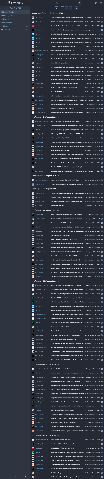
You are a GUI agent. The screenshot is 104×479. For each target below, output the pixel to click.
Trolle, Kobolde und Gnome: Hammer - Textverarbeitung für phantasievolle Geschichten (75, 343)
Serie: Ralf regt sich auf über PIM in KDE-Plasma (66, 256)
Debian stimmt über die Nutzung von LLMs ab (65, 477)
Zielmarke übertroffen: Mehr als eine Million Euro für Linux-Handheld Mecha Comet (75, 125)
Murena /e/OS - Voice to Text (60, 150)
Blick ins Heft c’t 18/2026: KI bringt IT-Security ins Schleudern (70, 318)
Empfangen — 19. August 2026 (43, 364)
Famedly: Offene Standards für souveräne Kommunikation (69, 197)
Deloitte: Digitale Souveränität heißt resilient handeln (67, 42)
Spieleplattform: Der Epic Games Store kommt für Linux (68, 302)
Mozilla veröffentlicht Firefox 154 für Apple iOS (65, 121)
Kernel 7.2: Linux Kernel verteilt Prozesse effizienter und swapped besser (74, 452)
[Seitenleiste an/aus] (56, 8)
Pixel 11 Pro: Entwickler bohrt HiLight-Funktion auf (66, 252)
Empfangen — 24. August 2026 (43, 117)
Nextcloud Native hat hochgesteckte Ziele (64, 88)
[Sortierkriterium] (76, 8)
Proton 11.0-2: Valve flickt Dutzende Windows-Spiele (67, 193)
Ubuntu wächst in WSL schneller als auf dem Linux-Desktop (69, 268)
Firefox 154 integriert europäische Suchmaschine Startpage (69, 431)
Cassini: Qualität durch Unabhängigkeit (63, 46)
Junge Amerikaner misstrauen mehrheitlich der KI (66, 398)
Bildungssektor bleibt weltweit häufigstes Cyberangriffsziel (69, 243)
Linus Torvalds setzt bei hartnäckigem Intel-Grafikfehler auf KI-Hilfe (72, 100)
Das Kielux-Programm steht (59, 473)
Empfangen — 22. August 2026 (43, 189)
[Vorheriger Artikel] (5, 476)
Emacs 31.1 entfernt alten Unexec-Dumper (64, 83)
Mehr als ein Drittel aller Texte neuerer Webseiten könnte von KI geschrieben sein (75, 55)
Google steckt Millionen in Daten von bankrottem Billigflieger (70, 468)
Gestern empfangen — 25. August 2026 (47, 13)
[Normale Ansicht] (62, 8)
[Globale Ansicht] (66, 8)
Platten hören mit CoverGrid (60, 327)
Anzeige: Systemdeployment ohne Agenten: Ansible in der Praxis (71, 129)
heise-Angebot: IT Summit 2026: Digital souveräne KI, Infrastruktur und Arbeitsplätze (75, 96)
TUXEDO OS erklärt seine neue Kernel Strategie (66, 426)
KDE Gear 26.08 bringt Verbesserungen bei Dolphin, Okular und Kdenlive (73, 167)
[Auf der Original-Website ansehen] (102, 18)
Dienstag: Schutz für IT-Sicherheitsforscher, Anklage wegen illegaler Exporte (75, 112)
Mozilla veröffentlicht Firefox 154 (61, 439)
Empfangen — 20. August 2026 (43, 281)
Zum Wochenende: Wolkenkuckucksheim (64, 223)
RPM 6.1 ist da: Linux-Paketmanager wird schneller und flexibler (70, 171)
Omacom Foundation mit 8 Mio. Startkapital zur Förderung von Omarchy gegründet (75, 154)
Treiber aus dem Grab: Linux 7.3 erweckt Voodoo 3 (67, 184)
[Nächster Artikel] (25, 476)
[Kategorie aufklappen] (1, 22)
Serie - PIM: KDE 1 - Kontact (59, 92)
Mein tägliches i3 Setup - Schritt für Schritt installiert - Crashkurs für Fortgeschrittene (75, 231)
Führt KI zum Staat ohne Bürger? (61, 235)
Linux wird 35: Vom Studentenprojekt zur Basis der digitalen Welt (71, 30)
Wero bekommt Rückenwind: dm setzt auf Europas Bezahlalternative (72, 163)
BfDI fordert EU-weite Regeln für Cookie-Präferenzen (67, 456)
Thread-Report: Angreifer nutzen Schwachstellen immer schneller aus (73, 142)
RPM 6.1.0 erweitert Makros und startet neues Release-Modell (70, 247)
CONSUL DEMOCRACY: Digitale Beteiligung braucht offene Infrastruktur (73, 17)
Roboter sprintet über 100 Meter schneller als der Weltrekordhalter (72, 138)
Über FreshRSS (15, 8)
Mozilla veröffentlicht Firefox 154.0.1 (62, 50)
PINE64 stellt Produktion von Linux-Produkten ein (66, 214)
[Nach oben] (15, 476)
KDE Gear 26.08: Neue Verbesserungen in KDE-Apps (67, 298)
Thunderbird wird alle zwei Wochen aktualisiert (65, 464)
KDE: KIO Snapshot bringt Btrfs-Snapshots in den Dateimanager (71, 276)
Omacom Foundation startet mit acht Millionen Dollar (67, 146)
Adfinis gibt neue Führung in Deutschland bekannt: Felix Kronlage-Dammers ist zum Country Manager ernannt (75, 310)
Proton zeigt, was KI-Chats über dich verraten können (68, 414)
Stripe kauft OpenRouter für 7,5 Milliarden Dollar (66, 335)
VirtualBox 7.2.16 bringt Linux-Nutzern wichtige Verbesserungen (71, 272)
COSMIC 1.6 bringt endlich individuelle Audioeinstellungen (69, 418)
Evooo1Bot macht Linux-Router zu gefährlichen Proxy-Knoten (70, 264)
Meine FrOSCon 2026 (57, 205)
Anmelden (100, 3)
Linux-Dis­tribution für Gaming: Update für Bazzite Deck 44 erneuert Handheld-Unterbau (75, 201)
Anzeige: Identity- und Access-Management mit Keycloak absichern (72, 373)
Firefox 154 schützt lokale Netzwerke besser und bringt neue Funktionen (74, 355)
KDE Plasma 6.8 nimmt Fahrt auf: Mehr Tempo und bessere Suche (71, 158)
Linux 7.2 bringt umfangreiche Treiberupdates (65, 389)
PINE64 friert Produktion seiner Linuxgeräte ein (65, 260)
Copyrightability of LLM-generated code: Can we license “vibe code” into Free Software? (75, 67)
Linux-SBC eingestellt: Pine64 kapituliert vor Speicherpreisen (70, 322)
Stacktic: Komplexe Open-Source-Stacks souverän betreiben (70, 294)
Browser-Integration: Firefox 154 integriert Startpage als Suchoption (72, 406)
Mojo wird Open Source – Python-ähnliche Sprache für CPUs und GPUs (73, 347)
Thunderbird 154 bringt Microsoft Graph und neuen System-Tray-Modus (74, 351)
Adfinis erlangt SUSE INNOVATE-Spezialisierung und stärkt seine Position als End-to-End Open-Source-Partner (75, 75)
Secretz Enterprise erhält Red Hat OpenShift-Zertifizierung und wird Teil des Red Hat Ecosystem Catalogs (75, 71)
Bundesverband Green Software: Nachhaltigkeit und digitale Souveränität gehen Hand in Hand (75, 22)
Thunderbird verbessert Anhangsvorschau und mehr (67, 331)
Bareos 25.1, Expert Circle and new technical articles (67, 306)
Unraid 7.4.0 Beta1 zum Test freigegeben (63, 422)
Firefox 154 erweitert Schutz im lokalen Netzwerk (66, 402)
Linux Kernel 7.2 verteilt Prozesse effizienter (65, 444)
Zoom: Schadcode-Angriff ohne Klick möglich (65, 460)
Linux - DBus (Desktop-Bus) (59, 63)
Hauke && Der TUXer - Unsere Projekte (63, 448)
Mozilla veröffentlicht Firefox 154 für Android (65, 180)
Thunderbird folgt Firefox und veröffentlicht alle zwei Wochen (70, 314)
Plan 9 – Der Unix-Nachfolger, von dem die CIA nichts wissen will (71, 26)
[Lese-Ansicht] (70, 8)
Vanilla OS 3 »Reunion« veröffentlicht (62, 108)
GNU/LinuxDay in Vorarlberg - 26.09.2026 (64, 239)
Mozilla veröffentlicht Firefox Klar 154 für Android (66, 285)
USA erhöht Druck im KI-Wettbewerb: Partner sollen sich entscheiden (73, 360)
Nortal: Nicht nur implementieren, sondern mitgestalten (68, 34)
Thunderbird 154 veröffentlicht (60, 369)
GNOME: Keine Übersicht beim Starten (63, 410)
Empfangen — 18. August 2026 (43, 435)
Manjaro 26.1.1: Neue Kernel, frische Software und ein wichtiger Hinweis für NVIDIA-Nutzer (75, 104)
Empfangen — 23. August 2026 (43, 176)
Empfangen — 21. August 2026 (43, 210)
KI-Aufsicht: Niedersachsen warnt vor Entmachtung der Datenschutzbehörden (75, 289)
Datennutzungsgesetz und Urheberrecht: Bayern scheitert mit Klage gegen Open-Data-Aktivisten (75, 227)
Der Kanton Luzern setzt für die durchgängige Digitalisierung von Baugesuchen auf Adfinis (75, 79)
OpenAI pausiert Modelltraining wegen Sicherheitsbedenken (70, 385)
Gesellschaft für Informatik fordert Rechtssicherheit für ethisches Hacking (74, 59)
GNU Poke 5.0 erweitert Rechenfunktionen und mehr (67, 393)
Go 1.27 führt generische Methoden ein (63, 339)
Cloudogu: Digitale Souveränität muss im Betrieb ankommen (70, 38)
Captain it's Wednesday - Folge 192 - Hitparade (65, 381)
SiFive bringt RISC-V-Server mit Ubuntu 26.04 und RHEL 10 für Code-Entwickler (75, 134)
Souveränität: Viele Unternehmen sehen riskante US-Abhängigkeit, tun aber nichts (75, 377)
